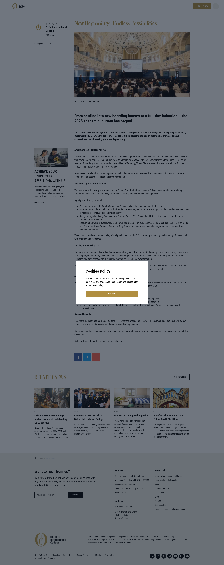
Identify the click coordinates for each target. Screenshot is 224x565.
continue (112, 294)
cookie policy (97, 285)
